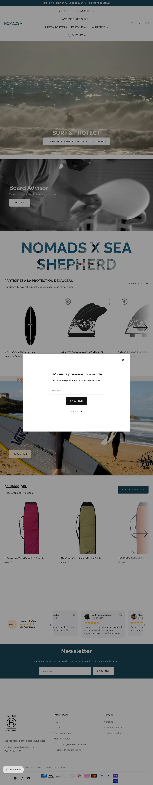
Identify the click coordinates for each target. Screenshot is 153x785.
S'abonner (76, 401)
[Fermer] (123, 360)
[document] (76, 393)
